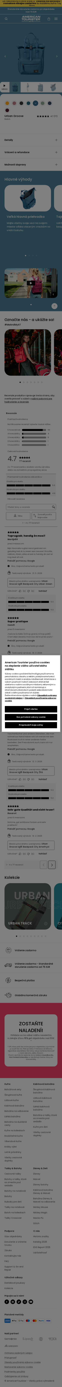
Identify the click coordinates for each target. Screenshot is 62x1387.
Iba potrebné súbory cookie (31, 717)
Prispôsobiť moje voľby (31, 725)
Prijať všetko (31, 709)
